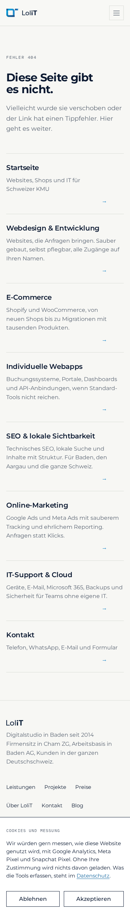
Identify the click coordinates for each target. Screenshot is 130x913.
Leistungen (20, 787)
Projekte (55, 787)
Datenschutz (93, 875)
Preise (83, 787)
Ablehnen (33, 899)
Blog (77, 805)
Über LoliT (19, 805)
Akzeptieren (93, 899)
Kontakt (52, 805)
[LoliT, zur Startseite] (34, 13)
